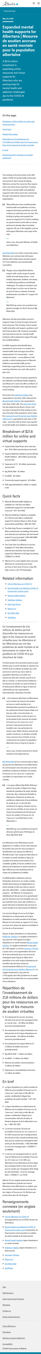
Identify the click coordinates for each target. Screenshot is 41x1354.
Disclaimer (7, 1332)
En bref (5, 150)
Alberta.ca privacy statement (14, 1338)
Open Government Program (13, 1299)
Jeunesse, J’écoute (31, 948)
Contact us (7, 1310)
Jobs (4, 1287)
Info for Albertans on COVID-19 (20, 583)
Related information (10, 134)
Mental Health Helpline (11, 401)
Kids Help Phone (29, 404)
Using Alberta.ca (9, 1326)
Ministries (6, 1304)
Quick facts (7, 129)
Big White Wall (8, 253)
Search (33, 3)
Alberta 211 (12, 608)
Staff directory (8, 1293)
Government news (9, 11)
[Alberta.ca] (10, 3)
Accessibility (7, 1344)
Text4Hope (12, 617)
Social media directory (11, 1316)
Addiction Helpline (22, 395)
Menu (38, 3)
